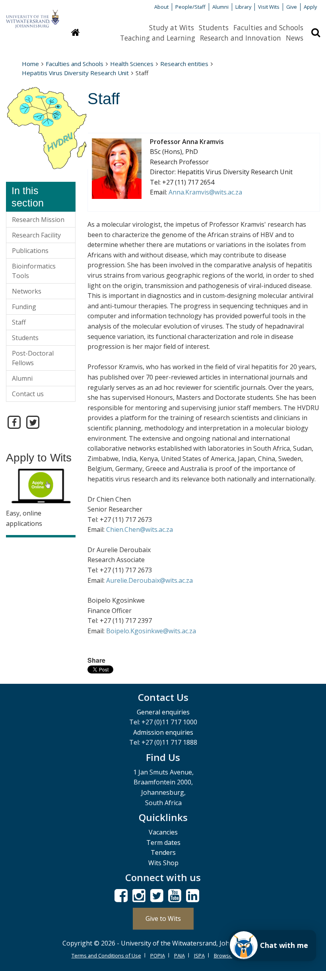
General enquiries (163, 712)
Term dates (163, 842)
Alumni (220, 6)
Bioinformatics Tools (34, 271)
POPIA (157, 955)
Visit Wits (268, 6)
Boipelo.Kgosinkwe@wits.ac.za (151, 631)
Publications (30, 250)
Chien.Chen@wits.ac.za (139, 529)
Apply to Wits (39, 457)
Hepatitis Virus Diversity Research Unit (75, 73)
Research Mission (38, 219)
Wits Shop (163, 862)
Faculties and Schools (268, 27)
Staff (19, 322)
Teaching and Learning (157, 38)
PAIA (179, 955)
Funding (24, 306)
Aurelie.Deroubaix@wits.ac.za (149, 580)
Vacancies (163, 832)
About (161, 6)
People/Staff (190, 6)
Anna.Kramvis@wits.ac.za (205, 192)
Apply (310, 6)
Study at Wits (171, 27)
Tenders (163, 852)
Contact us (28, 393)
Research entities (184, 64)
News (294, 38)
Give (291, 6)
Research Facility (36, 235)
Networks (26, 291)
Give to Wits (163, 918)
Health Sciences (131, 64)
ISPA (199, 955)
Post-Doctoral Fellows (33, 358)
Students (214, 27)
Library (243, 6)
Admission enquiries (163, 732)
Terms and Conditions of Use (106, 955)
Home (30, 64)
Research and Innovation (240, 38)
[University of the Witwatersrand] (32, 15)
